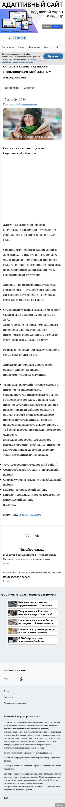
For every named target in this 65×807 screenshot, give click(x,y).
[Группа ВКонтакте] (6, 679)
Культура (48, 46)
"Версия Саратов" (30, 514)
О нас (6, 691)
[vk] (28, 535)
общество (12, 88)
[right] (61, 47)
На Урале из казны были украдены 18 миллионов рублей (35, 622)
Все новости (8, 46)
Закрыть (60, 805)
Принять (53, 56)
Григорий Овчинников (20, 104)
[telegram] (38, 535)
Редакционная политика (15, 703)
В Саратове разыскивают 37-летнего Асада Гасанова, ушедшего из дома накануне (29, 558)
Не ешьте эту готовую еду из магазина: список (36, 631)
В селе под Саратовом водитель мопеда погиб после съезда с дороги (32, 576)
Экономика (34, 46)
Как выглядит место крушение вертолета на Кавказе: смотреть (35, 604)
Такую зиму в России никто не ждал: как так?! (35, 613)
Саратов (29, 88)
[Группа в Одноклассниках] (21, 679)
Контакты (8, 697)
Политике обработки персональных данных (19, 60)
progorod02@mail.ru (42, 753)
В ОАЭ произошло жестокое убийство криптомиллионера (32, 640)
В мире (21, 46)
